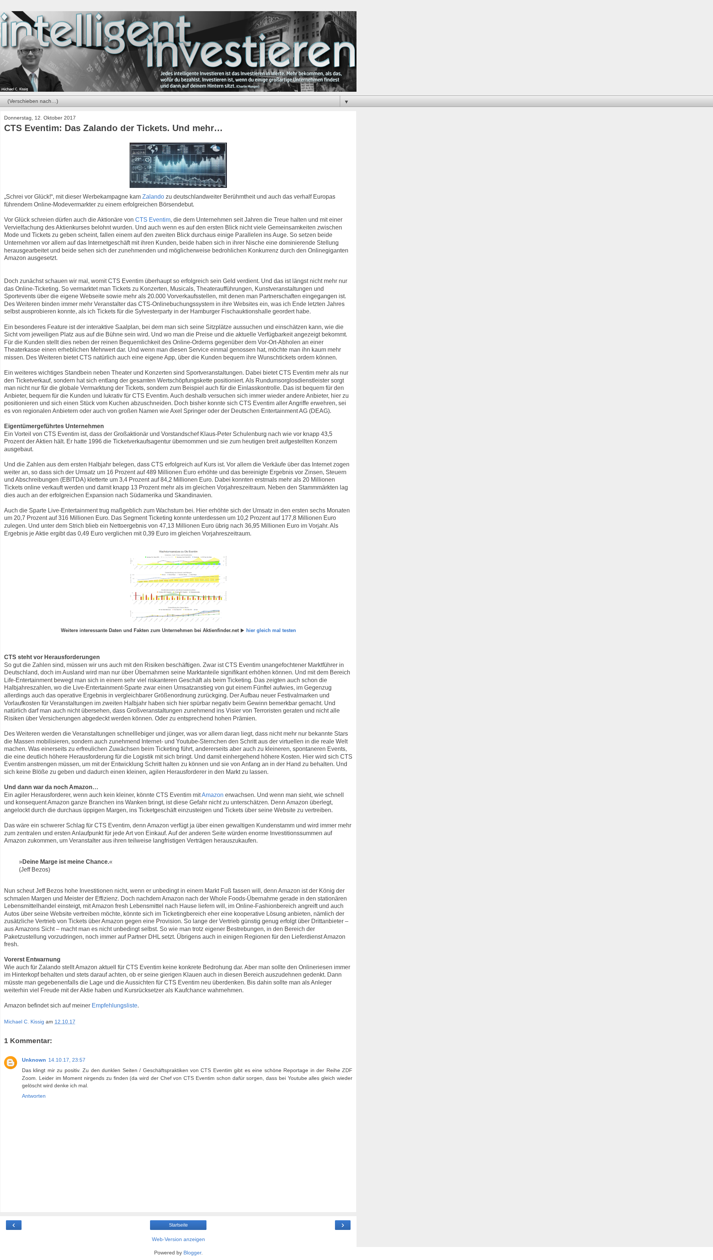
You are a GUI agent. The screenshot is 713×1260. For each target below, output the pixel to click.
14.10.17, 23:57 (66, 1060)
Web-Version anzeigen (178, 1239)
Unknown (34, 1060)
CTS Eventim (152, 219)
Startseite (178, 1225)
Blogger (192, 1253)
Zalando (153, 196)
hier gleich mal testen (271, 630)
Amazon (213, 795)
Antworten (34, 1096)
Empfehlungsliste (114, 1005)
